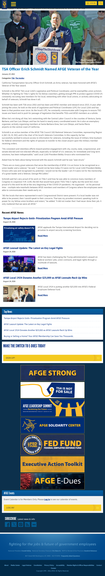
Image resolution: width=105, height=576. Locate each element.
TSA (13, 78)
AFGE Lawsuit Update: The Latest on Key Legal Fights (33, 247)
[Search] (100, 3)
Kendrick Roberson (90, 551)
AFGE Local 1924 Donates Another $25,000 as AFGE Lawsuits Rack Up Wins (45, 277)
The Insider (19, 78)
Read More (43, 236)
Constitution (38, 565)
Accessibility (60, 565)
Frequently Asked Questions (70, 556)
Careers (53, 568)
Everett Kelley (26, 551)
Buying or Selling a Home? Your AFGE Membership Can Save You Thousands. (38, 336)
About (6, 565)
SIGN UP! (10, 358)
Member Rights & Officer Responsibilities (80, 565)
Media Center (15, 565)
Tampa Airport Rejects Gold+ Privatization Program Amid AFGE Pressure (43, 218)
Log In (47, 499)
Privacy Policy (49, 565)
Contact (99, 565)
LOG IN (92, 3)
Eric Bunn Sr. (56, 551)
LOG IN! (10, 507)
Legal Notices (26, 565)
